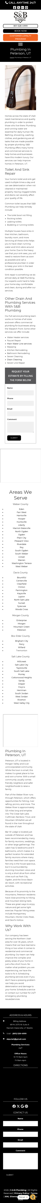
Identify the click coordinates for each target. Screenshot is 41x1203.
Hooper (21, 519)
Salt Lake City (21, 665)
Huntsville (22, 522)
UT (16, 760)
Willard (21, 647)
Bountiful (21, 577)
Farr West (21, 512)
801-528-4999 (21, 26)
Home (12, 57)
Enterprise (22, 620)
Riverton (21, 700)
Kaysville (21, 593)
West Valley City (22, 703)
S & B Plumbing (18, 1190)
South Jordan (21, 693)
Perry (21, 644)
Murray (21, 674)
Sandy (22, 681)
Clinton (21, 587)
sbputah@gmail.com (16, 1039)
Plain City (21, 538)
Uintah (21, 557)
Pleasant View (22, 541)
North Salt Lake (21, 600)
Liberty (21, 525)
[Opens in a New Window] (14, 7)
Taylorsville (21, 668)
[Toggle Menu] (20, 44)
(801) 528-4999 (19, 1034)
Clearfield (21, 584)
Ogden (21, 534)
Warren (21, 560)
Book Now (20, 31)
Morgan (21, 623)
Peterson (21, 630)
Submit (14, 438)
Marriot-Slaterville (21, 528)
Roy (22, 547)
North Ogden (21, 531)
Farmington (21, 590)
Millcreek (21, 661)
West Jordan (21, 696)
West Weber (22, 566)
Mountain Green (22, 627)
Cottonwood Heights (21, 677)
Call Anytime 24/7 (22, 2)
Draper (21, 684)
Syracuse (21, 606)
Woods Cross (21, 609)
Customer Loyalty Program (20, 37)
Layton (21, 596)
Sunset (21, 603)
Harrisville (21, 515)
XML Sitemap (12, 1196)
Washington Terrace (22, 563)
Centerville (21, 581)
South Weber (21, 554)
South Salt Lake (21, 671)
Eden (21, 509)
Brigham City (21, 641)
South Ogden (21, 550)
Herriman (21, 690)
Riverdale (21, 544)
